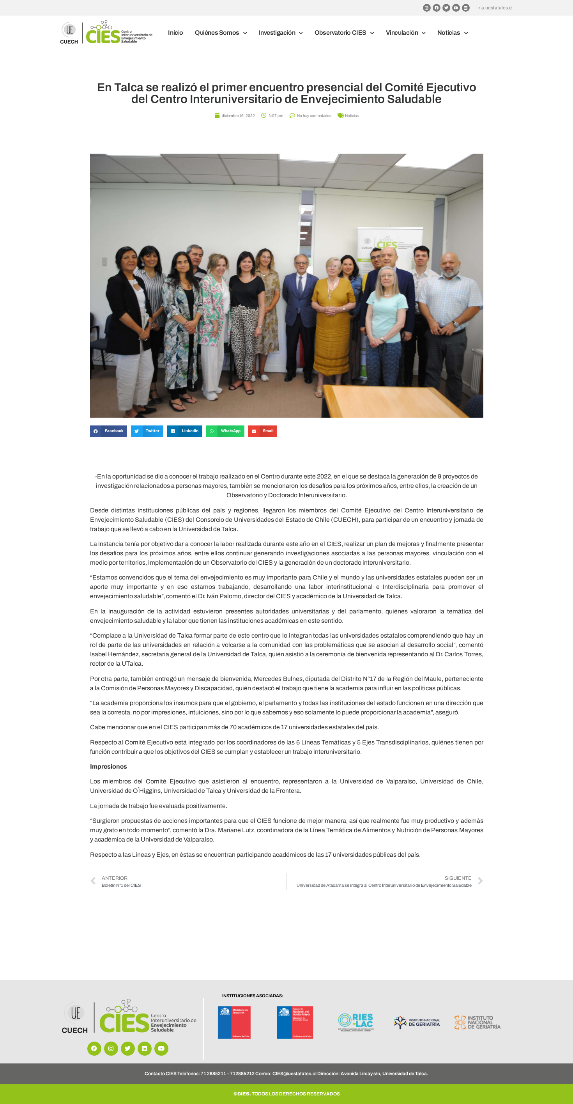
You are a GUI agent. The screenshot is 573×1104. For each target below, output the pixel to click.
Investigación (276, 32)
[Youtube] (456, 8)
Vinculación (402, 32)
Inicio (175, 32)
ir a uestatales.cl (495, 8)
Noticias (448, 32)
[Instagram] (427, 8)
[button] (108, 431)
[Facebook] (436, 8)
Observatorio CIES (340, 32)
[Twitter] (446, 8)
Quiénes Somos (217, 32)
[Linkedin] (466, 8)
